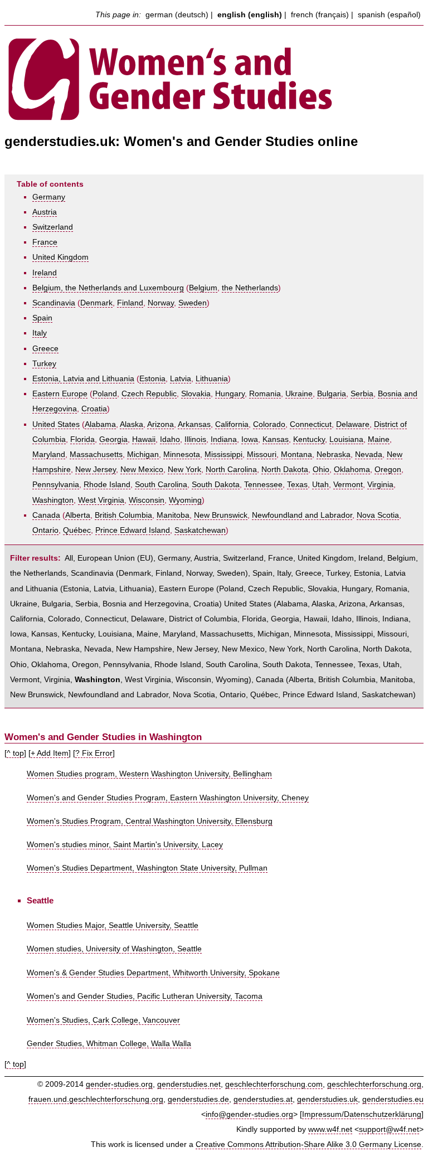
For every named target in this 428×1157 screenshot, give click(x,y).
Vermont (348, 484)
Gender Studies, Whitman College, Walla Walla (109, 1043)
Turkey (44, 363)
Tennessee (263, 484)
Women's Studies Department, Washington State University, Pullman (147, 868)
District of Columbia (203, 619)
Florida (82, 439)
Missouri (261, 454)
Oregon (387, 469)
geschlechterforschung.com (274, 1084)
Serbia (362, 394)
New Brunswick (220, 515)
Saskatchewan (200, 530)
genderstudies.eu (393, 1099)
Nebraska (334, 454)
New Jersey (95, 469)
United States (56, 424)
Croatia (94, 409)
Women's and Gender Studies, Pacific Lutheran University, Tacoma (144, 996)
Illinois (195, 439)
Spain (42, 318)
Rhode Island (107, 484)
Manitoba (173, 515)
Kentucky (309, 439)
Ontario (45, 530)
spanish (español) (389, 15)
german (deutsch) (176, 15)
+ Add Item (50, 753)
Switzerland (52, 227)
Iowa (249, 439)
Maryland (48, 454)
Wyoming (185, 500)
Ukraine (299, 394)
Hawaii (143, 439)
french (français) (320, 15)
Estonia (152, 379)
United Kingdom (60, 257)
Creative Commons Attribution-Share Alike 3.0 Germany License (308, 1144)
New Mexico (141, 469)
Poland (105, 394)
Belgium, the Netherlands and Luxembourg (108, 288)
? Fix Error (94, 753)
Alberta (77, 515)
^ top (15, 753)
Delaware (352, 424)
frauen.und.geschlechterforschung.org (95, 1099)
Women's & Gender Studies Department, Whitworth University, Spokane (153, 973)
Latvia (180, 379)
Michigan (143, 454)
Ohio (321, 469)
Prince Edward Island (132, 530)
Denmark (96, 303)
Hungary (230, 394)
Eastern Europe (59, 394)
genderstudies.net (189, 1084)
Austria (44, 212)
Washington (53, 500)
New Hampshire (144, 649)
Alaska (131, 424)
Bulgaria (331, 394)
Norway (161, 303)
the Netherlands (250, 288)
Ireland (44, 273)
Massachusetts (96, 454)
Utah (320, 484)
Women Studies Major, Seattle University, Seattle (112, 925)
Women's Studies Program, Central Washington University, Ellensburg (150, 821)
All (69, 558)
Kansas (275, 439)
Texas (297, 484)
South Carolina (161, 484)
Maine (379, 439)
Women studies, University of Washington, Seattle (114, 949)
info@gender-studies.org (249, 1114)
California (232, 424)
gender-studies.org (119, 1084)
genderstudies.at (263, 1099)
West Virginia (101, 500)
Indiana (224, 439)
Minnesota (181, 454)
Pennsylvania (55, 484)
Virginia (380, 484)
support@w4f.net (389, 1129)
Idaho (170, 439)
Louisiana (346, 439)
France (44, 242)
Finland (130, 303)
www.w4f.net (330, 1129)
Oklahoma (352, 469)
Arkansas (194, 424)
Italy (39, 333)
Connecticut (311, 424)
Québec (77, 530)
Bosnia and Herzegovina (146, 604)
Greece (45, 348)
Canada (46, 515)
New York (184, 469)
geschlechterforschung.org (374, 1084)
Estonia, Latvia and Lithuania (83, 379)
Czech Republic (149, 394)
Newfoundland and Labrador (302, 515)
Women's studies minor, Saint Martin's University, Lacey (125, 844)
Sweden (192, 303)
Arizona (160, 424)
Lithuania (212, 379)
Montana (296, 454)
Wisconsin (146, 500)
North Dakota (284, 469)
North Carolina (231, 469)
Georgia (113, 439)
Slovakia (196, 394)
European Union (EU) (115, 558)
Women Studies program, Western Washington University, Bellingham (149, 774)
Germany (48, 197)
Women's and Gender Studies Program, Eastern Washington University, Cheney (168, 798)
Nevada (368, 454)
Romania (265, 394)
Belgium (203, 288)
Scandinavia (53, 303)
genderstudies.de (198, 1099)
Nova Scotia (378, 515)
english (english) (249, 15)
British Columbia (123, 515)
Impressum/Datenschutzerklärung (361, 1114)
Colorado (269, 424)
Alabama (100, 424)
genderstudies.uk (327, 1099)
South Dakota (216, 484)
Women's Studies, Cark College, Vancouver (103, 1020)
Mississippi (223, 454)
